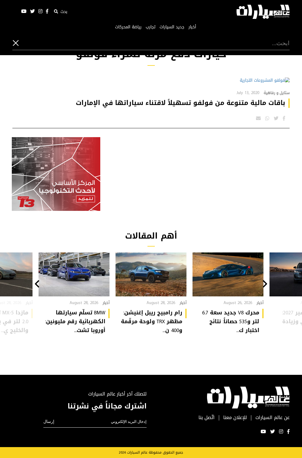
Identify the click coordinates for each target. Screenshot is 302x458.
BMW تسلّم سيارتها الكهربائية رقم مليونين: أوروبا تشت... (75, 321)
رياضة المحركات (128, 27)
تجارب (150, 27)
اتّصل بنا (206, 417)
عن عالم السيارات (272, 417)
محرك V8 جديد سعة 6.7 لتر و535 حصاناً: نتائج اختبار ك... (230, 321)
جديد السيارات (172, 27)
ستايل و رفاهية (277, 92)
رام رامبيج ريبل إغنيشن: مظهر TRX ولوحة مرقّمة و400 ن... (151, 321)
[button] (265, 284)
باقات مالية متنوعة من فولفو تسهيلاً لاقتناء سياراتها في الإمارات (180, 103)
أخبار (192, 27)
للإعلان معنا (235, 417)
